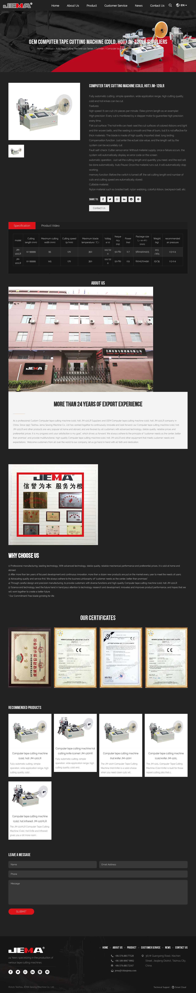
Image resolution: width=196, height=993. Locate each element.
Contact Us (157, 5)
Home (55, 5)
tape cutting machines (29, 962)
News (139, 5)
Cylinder (100, 48)
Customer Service (115, 5)
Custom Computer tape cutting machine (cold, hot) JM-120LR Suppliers (66, 420)
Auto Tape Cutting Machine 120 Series (74, 48)
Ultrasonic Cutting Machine (96, 10)
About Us (73, 5)
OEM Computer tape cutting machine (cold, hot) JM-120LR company (140, 420)
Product (92, 5)
